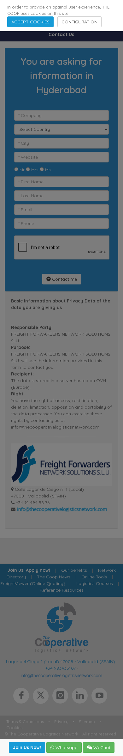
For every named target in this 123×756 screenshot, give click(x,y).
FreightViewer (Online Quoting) (32, 583)
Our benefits (74, 570)
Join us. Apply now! (29, 570)
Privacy (61, 721)
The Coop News (53, 577)
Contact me (64, 279)
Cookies (14, 727)
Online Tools (94, 577)
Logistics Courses (94, 583)
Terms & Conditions (25, 721)
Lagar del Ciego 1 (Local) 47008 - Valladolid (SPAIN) (60, 661)
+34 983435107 (60, 668)
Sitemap (87, 721)
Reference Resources (62, 590)
